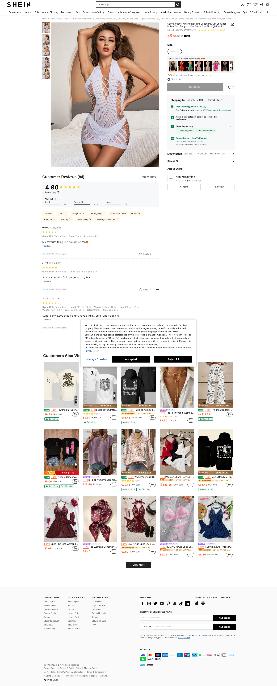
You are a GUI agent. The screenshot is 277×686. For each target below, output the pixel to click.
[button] (262, 4)
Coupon (95, 617)
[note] (51, 419)
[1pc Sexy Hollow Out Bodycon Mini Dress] (199, 66)
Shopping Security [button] (184, 126)
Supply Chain (50, 613)
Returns (71, 605)
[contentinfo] (188, 657)
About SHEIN (49, 602)
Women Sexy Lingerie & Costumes (88, 19)
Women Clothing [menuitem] (50, 12)
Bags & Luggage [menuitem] (232, 12)
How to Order (74, 613)
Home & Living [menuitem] (150, 12)
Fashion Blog (49, 629)
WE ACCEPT (146, 649)
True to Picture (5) (118, 213)
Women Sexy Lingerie (115, 19)
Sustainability (50, 605)
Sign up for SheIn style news (156, 612)
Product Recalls (99, 613)
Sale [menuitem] (37, 12)
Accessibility (82, 676)
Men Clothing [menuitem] (98, 12)
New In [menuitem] (28, 12)
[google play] (203, 605)
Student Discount (51, 621)
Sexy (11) (48, 213)
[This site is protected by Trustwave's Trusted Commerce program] (142, 665)
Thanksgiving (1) (96, 213)
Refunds (71, 609)
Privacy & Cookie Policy (202, 635)
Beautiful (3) (49, 219)
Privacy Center (50, 668)
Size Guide (73, 621)
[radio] (174, 51)
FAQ (94, 625)
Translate (46, 246)
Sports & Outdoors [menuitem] (252, 12)
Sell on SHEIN (74, 629)
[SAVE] (230, 87)
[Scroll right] (268, 12)
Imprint (94, 676)
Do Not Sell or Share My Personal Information (64, 672)
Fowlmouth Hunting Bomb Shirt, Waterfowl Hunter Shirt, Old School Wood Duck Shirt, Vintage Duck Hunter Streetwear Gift (62, 410)
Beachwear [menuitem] (66, 12)
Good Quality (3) (84, 219)
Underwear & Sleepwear (60, 19)
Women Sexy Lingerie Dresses (140, 19)
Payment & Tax (98, 605)
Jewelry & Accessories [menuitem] (171, 12)
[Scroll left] (264, 12)
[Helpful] (141, 254)
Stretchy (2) (66, 219)
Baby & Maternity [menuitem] (212, 12)
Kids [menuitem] (78, 12)
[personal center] (242, 4)
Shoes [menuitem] (110, 12)
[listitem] (173, 66)
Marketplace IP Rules (53, 676)
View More (139, 565)
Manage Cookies (91, 668)
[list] (165, 603)
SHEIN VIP (72, 625)
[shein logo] (18, 4)
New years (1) (77, 213)
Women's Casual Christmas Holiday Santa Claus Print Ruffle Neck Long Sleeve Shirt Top (139, 477)
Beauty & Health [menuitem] (192, 12)
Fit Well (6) (135, 213)
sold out (195, 87)
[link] (249, 4)
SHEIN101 (48, 625)
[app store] (197, 605)
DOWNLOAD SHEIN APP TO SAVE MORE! (214, 597)
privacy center (184, 638)
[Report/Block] (157, 254)
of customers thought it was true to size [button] (190, 75)
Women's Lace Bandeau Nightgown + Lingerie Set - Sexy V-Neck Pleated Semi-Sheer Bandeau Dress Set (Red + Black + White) (177, 477)
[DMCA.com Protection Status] (150, 665)
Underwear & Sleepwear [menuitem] (128, 12)
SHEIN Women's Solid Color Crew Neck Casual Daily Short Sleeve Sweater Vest (100, 480)
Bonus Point (97, 609)
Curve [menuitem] (85, 12)
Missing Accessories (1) (107, 219)
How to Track (73, 617)
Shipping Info (74, 602)
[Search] (178, 4)
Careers (47, 617)
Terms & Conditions (95, 672)
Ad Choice (105, 676)
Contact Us (97, 602)
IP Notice (70, 676)
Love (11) (62, 213)
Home (45, 19)
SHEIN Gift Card (99, 621)
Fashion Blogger (51, 609)
